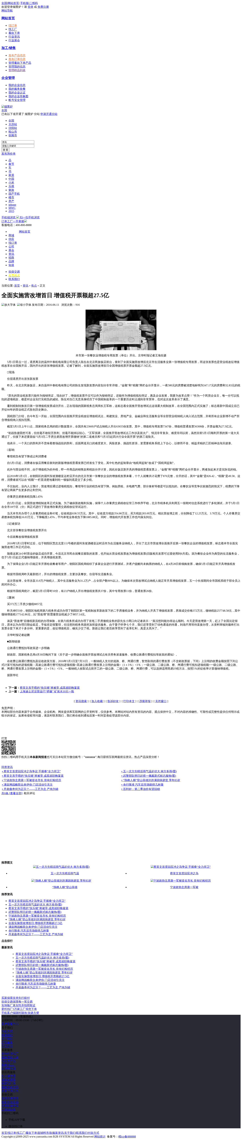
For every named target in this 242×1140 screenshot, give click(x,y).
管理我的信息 (17, 66)
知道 (11, 265)
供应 (11, 239)
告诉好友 (113, 701)
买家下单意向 (9, 1090)
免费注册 (43, 6)
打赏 (4, 738)
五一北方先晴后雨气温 (65, 873)
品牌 (11, 261)
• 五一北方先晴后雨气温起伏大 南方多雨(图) (149, 771)
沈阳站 (13, 127)
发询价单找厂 (9, 1053)
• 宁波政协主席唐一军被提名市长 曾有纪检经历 (31, 780)
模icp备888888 (127, 1136)
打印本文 (129, 701)
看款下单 (14, 32)
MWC (12, 207)
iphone (12, 204)
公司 (11, 246)
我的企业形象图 (18, 96)
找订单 (13, 25)
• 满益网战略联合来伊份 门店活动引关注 (27, 784)
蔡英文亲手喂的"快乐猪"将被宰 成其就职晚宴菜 (50, 687)
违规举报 (145, 701)
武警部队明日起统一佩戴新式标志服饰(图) (35, 911)
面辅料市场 (8, 1068)
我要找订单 (8, 1083)
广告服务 (7, 1042)
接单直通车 (8, 1079)
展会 (11, 250)
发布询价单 (8, 153)
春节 (11, 163)
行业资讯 (14, 36)
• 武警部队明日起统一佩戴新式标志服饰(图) (148, 775)
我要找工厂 (8, 1064)
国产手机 (14, 193)
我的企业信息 (17, 85)
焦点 (34, 285)
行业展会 (14, 40)
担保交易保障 (9, 1098)
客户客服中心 (9, 1023)
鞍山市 (13, 131)
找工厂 (13, 29)
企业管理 (8, 78)
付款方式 (7, 1031)
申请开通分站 (48, 113)
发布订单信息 (17, 59)
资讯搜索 (81, 701)
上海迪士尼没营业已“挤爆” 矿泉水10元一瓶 (47, 691)
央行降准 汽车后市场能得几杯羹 (29, 930)
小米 (11, 182)
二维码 (33, 3)
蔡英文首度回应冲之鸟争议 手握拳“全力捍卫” (37, 900)
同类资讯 (7, 767)
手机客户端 (20, 1012)
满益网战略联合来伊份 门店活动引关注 (33, 926)
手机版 (24, 3)
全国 (4, 110)
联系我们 (14, 279)
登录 (30, 6)
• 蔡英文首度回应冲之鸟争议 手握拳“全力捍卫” (31, 771)
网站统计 (100, 1136)
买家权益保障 (9, 1105)
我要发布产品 (9, 1087)
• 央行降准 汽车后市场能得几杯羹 (142, 784)
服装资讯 (58, 1132)
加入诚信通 (8, 1075)
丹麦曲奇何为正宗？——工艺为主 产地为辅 (36, 934)
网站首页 (13, 3)
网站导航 (7, 10)
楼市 (11, 197)
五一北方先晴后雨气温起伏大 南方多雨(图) (35, 904)
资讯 (11, 253)
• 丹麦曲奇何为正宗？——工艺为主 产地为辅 (30, 789)
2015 (11, 211)
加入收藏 (97, 701)
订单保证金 (8, 1109)
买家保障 (15, 997)
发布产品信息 (17, 55)
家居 (11, 175)
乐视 (11, 186)
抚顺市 (13, 135)
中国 (11, 178)
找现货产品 (8, 1061)
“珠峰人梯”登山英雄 (64, 887)
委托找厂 (19, 1009)
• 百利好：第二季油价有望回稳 (140, 789)
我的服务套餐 (17, 88)
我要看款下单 (9, 1057)
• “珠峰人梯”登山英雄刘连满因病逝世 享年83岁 (150, 780)
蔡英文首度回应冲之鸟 (184, 873)
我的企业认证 (17, 92)
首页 (17, 285)
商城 (11, 235)
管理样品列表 (17, 70)
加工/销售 (8, 48)
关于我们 (7, 1038)
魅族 (11, 189)
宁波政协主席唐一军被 (184, 887)
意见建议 (7, 1046)
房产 (11, 201)
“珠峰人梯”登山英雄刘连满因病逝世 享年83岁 (37, 919)
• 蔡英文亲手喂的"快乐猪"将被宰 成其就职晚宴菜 (33, 775)
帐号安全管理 (17, 99)
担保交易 (14, 271)
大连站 (13, 124)
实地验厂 (18, 1005)
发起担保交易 (9, 1102)
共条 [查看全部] (11, 793)
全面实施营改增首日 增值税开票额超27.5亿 (35, 923)
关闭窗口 (161, 701)
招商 (11, 257)
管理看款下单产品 (20, 62)
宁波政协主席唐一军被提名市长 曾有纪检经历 (37, 915)
